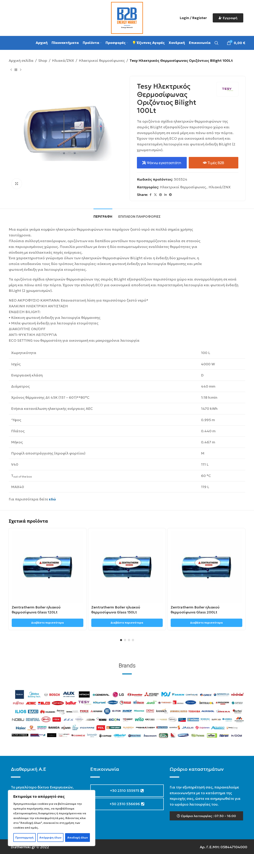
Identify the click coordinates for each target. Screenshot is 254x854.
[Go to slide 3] (129, 640)
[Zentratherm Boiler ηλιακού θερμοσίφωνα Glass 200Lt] (206, 567)
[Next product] (20, 70)
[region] (51, 818)
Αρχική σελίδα (21, 60)
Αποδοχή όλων (77, 837)
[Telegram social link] (170, 194)
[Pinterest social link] (160, 194)
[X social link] (155, 194)
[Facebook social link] (150, 194)
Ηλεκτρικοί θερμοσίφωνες (102, 60)
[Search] (216, 43)
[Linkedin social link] (165, 194)
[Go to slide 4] (133, 640)
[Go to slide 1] (121, 640)
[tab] (102, 215)
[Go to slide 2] (125, 640)
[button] (206, 815)
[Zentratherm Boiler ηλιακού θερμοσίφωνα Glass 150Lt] (127, 567)
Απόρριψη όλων (50, 837)
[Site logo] (127, 17)
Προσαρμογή (24, 837)
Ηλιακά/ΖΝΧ (63, 60)
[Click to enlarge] (17, 184)
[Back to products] (15, 70)
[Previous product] (11, 70)
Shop (42, 60)
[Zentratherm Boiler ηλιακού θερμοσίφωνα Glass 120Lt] (47, 567)
